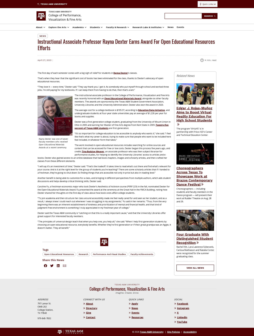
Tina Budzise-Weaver (93, 151)
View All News (195, 268)
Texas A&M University (53, 4)
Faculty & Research (116, 27)
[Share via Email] (64, 266)
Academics (78, 27)
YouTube (182, 321)
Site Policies (173, 331)
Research (83, 254)
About (39, 27)
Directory (91, 308)
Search (209, 16)
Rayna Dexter (121, 72)
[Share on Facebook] (45, 266)
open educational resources (59, 254)
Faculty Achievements (141, 254)
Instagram (183, 308)
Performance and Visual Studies (109, 254)
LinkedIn (182, 317)
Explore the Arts (57, 27)
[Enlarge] (69, 99)
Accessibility (190, 331)
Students (95, 27)
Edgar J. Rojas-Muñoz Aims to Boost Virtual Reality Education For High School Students (194, 114)
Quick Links (208, 4)
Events (180, 27)
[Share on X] (52, 266)
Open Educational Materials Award (122, 98)
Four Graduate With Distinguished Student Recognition (194, 238)
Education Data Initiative (151, 110)
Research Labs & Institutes (147, 27)
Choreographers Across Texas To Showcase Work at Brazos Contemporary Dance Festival (194, 176)
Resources (137, 317)
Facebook (182, 303)
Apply (134, 303)
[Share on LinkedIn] (58, 266)
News (171, 27)
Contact (90, 317)
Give (88, 312)
